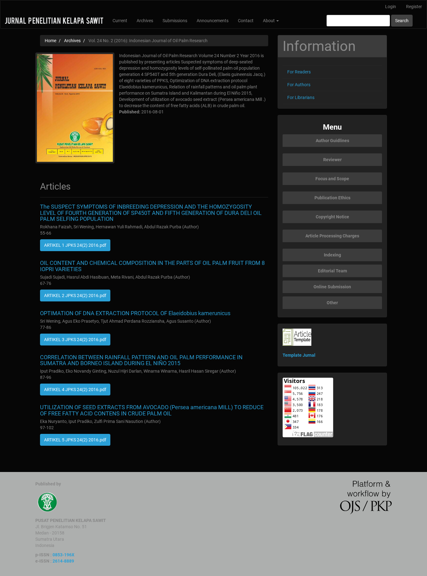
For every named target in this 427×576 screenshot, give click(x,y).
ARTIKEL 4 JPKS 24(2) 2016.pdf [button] (75, 389)
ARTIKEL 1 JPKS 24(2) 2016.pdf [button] (75, 245)
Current (120, 20)
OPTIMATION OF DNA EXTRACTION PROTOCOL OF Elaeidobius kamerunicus (135, 313)
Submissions (175, 20)
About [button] (269, 20)
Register (414, 6)
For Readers (299, 71)
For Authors (298, 84)
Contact (246, 20)
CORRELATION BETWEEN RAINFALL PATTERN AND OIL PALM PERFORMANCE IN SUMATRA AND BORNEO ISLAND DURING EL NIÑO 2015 (141, 360)
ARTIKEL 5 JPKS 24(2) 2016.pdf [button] (75, 439)
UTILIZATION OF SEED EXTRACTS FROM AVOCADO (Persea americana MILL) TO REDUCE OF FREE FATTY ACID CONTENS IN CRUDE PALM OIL (152, 410)
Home (50, 40)
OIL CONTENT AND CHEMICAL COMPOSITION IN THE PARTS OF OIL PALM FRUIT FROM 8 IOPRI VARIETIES (152, 266)
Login (390, 6)
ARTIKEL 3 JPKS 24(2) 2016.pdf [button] (75, 339)
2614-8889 (63, 561)
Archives (145, 20)
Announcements (213, 20)
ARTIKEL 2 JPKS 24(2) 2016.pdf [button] (75, 295)
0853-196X (63, 554)
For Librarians (300, 97)
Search (402, 20)
